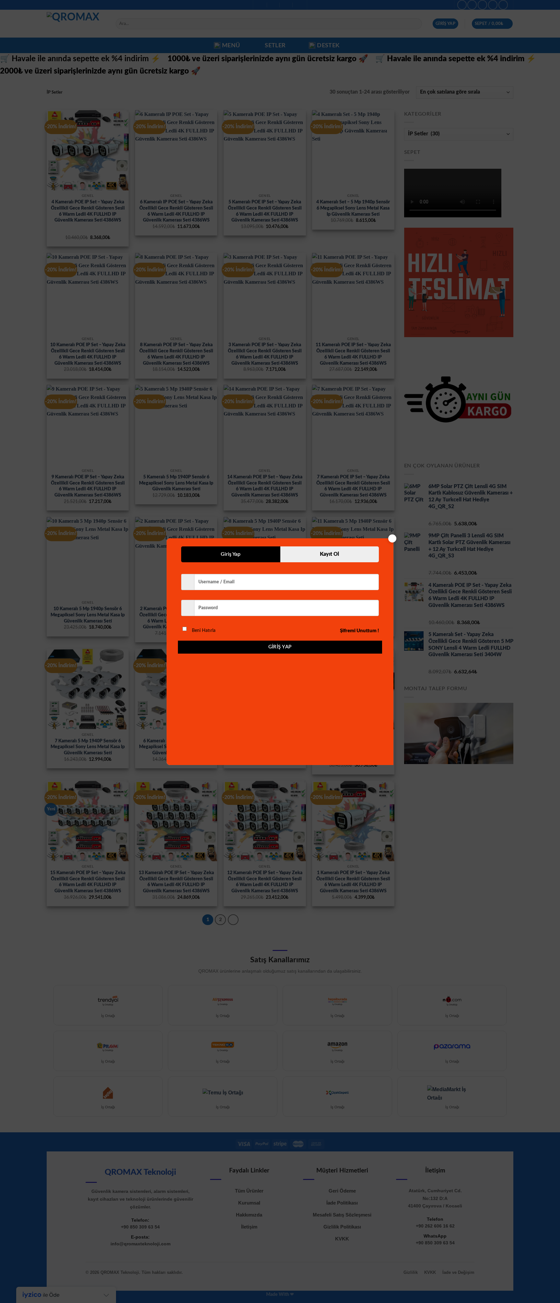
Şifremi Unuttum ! (359, 630)
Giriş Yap (280, 647)
